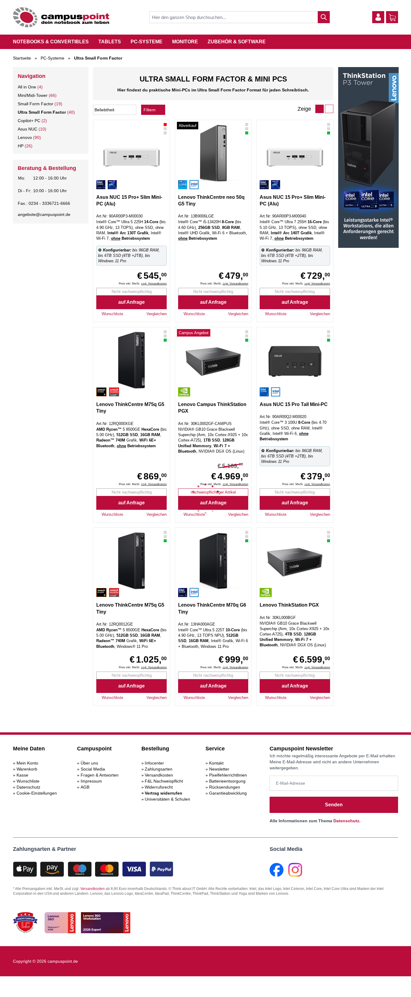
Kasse (22, 775)
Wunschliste (28, 781)
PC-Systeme (146, 41)
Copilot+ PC (29, 120)
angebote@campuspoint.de (44, 214)
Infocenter (154, 763)
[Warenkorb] (392, 17)
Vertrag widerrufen (163, 793)
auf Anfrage (131, 302)
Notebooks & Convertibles (51, 41)
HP (20, 145)
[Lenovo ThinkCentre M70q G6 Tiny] (213, 561)
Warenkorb (27, 769)
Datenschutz (28, 787)
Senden (334, 804)
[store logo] (61, 17)
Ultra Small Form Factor (42, 112)
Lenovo (25, 137)
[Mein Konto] (378, 17)
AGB (85, 787)
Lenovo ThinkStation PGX (289, 605)
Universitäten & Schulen (167, 799)
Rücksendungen (224, 787)
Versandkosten (159, 775)
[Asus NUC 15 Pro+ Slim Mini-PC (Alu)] (131, 153)
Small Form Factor (35, 103)
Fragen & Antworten (100, 775)
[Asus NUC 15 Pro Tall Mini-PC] (295, 360)
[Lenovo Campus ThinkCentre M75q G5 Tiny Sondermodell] (131, 360)
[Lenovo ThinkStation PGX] (213, 360)
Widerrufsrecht (159, 787)
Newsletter (219, 769)
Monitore (185, 41)
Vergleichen (157, 314)
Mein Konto (27, 763)
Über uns (89, 763)
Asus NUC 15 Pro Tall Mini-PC (294, 404)
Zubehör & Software (237, 41)
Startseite (22, 58)
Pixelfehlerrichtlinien (228, 775)
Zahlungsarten (158, 769)
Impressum (91, 781)
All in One (27, 87)
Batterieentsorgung (227, 781)
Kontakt (216, 763)
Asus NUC (27, 129)
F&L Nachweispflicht (164, 781)
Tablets (109, 41)
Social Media (93, 769)
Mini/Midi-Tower (33, 95)
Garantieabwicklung (228, 793)
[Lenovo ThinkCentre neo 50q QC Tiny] (213, 153)
